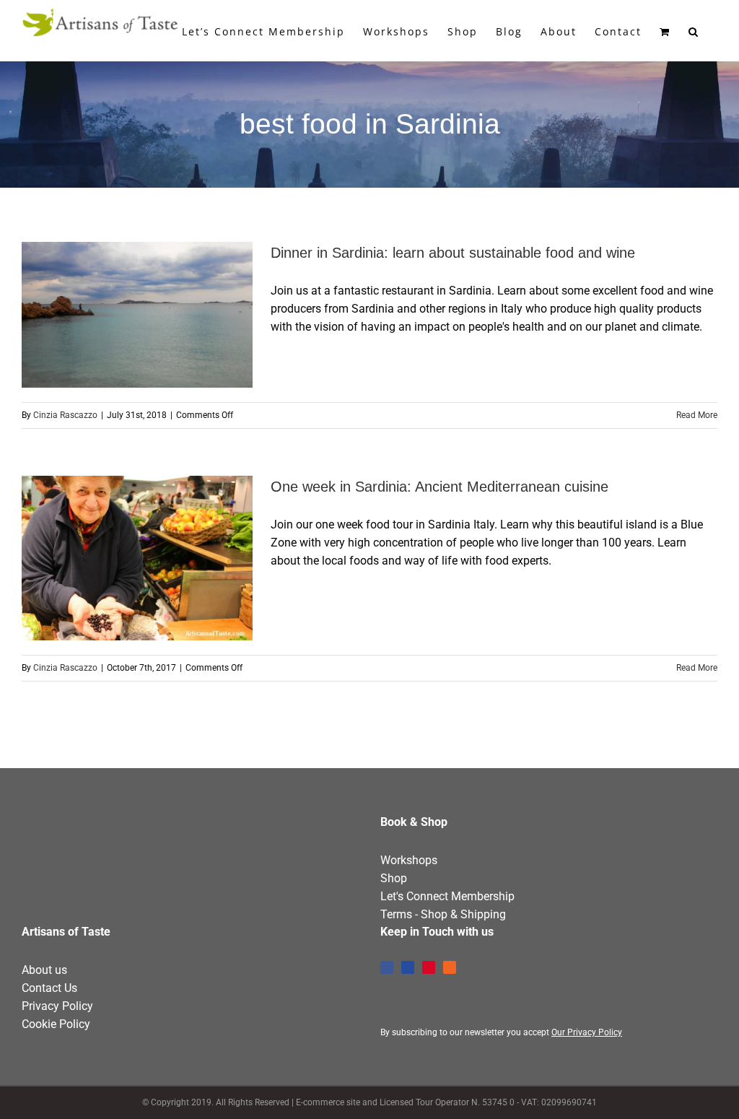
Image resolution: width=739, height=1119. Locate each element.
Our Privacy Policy (586, 1032)
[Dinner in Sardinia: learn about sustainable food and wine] (137, 315)
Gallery (163, 314)
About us (44, 970)
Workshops (408, 860)
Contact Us (49, 988)
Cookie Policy (56, 1024)
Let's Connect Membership (447, 896)
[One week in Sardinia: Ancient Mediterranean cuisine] (137, 558)
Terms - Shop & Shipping (443, 914)
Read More (696, 415)
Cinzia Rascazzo (65, 415)
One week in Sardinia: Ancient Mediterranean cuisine (111, 558)
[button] (693, 30)
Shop (393, 878)
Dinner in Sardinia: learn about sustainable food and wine (111, 314)
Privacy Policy (57, 1006)
